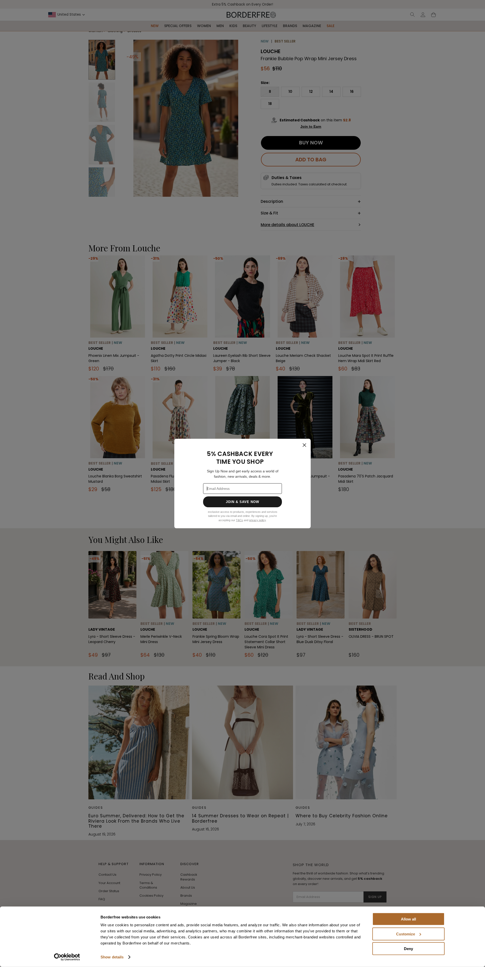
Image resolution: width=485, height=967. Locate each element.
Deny (408, 949)
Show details (112, 957)
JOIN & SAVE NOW (242, 502)
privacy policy (257, 520)
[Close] (304, 445)
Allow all (408, 919)
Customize (405, 934)
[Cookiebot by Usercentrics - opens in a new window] (67, 957)
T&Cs (239, 520)
